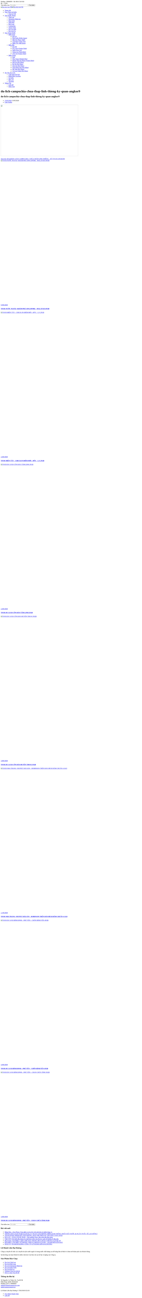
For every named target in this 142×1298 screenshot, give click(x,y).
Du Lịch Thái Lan (10, 1262)
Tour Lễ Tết (12, 14)
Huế (13, 57)
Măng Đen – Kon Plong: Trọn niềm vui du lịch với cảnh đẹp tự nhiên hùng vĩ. (28, 1232)
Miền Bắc (11, 45)
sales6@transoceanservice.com (10, 1285)
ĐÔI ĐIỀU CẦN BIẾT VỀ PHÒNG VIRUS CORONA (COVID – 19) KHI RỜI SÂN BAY (34, 1242)
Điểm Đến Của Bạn (15, 76)
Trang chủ (8, 10)
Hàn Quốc (12, 21)
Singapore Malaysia (15, 19)
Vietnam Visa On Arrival (12, 1271)
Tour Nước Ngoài (10, 15)
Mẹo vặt (11, 79)
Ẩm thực (11, 81)
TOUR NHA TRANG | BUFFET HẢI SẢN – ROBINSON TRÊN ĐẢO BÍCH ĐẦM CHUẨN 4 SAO (34, 916)
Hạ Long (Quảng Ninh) (19, 48)
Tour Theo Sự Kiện (11, 12)
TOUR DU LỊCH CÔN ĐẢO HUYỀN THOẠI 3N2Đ (18, 764)
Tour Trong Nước (10, 33)
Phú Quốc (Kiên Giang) (19, 38)
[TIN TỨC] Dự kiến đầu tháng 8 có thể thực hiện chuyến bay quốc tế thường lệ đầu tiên (32, 1239)
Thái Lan (11, 17)
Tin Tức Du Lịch (10, 73)
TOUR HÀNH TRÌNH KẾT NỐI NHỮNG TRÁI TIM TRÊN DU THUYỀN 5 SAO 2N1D (33, 1235)
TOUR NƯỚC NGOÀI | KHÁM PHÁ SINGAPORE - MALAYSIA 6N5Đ (25, 309)
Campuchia (12, 26)
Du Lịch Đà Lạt (9, 1269)
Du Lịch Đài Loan (10, 1264)
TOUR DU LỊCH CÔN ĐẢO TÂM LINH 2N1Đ (17, 612)
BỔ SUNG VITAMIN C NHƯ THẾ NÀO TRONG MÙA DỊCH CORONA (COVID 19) (33, 1240)
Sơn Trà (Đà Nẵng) (18, 66)
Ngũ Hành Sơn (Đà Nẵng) (20, 67)
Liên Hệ (11, 85)
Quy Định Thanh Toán (12, 1294)
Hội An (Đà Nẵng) (18, 62)
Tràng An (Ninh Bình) (19, 52)
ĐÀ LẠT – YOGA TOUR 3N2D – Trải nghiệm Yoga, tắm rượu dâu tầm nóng (29, 1237)
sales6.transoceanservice (8, 1287)
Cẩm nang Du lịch (14, 74)
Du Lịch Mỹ (12, 29)
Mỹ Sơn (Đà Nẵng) (18, 69)
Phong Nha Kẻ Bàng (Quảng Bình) (23, 60)
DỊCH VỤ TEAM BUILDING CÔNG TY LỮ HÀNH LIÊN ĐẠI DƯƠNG (28, 1244)
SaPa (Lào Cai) (17, 50)
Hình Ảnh (12, 86)
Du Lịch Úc (12, 31)
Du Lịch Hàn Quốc (11, 1267)
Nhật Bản (11, 22)
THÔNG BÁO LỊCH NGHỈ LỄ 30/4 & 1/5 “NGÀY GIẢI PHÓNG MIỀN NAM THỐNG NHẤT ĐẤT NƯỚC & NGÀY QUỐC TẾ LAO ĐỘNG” (51, 1234)
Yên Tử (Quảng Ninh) (19, 53)
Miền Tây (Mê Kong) (19, 43)
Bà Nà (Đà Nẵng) (17, 64)
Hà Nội (14, 47)
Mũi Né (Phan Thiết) (18, 40)
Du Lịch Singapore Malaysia (13, 1266)
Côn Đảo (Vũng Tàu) (19, 41)
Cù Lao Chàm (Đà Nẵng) (20, 71)
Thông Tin (8, 83)
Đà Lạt (14, 36)
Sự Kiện (11, 78)
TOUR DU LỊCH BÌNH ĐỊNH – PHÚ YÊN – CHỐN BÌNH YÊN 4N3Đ (24, 1068)
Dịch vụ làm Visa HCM (12, 1273)
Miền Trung (12, 55)
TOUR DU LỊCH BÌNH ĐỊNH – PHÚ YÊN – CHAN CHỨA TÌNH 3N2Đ (25, 1220)
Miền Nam (12, 34)
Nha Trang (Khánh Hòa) (19, 59)
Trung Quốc (12, 27)
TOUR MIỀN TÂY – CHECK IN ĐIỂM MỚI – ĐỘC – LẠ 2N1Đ (22, 461)
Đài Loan (11, 24)
